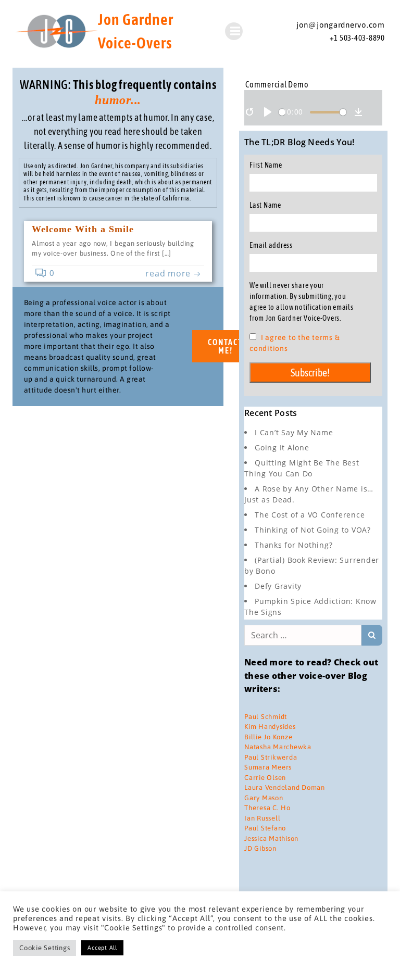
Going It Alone (282, 447)
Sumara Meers (268, 767)
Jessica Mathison (271, 838)
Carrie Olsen (265, 777)
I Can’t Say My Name (294, 432)
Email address (271, 245)
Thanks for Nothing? (293, 545)
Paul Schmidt (265, 717)
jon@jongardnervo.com (340, 24)
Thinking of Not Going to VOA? (313, 530)
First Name (265, 165)
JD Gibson (260, 848)
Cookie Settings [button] (44, 948)
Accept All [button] (102, 947)
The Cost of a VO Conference (310, 515)
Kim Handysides (270, 726)
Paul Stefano (265, 828)
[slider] (282, 112)
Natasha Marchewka (277, 747)
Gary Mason (263, 798)
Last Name (265, 205)
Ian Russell (262, 818)
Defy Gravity (278, 586)
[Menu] (234, 31)
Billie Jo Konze (268, 737)
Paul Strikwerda (270, 757)
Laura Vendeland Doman (284, 787)
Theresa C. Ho (267, 808)
